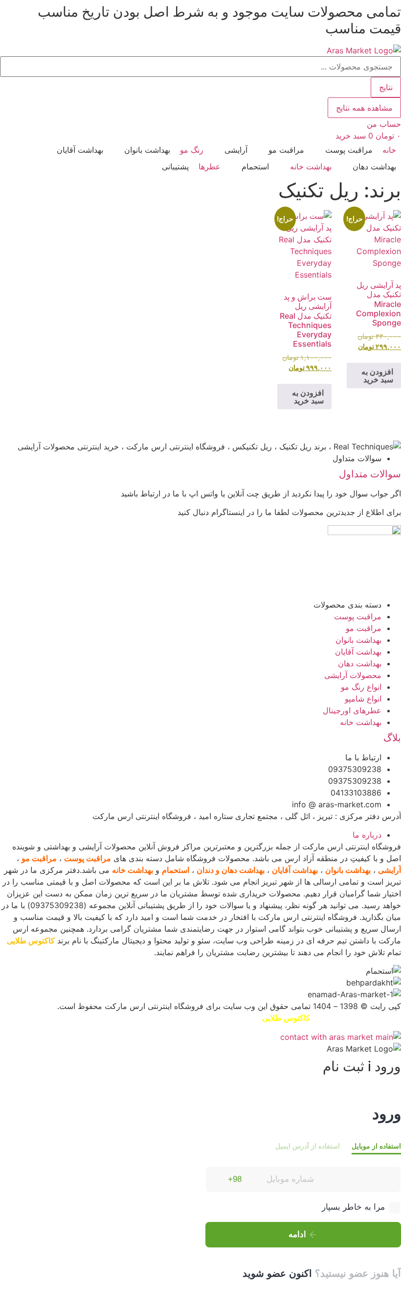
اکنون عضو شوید (277, 1273)
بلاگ (392, 738)
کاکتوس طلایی (31, 940)
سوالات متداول (370, 474)
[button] (343, 149)
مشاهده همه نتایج (364, 108)
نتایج (386, 87)
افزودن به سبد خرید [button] (377, 375)
